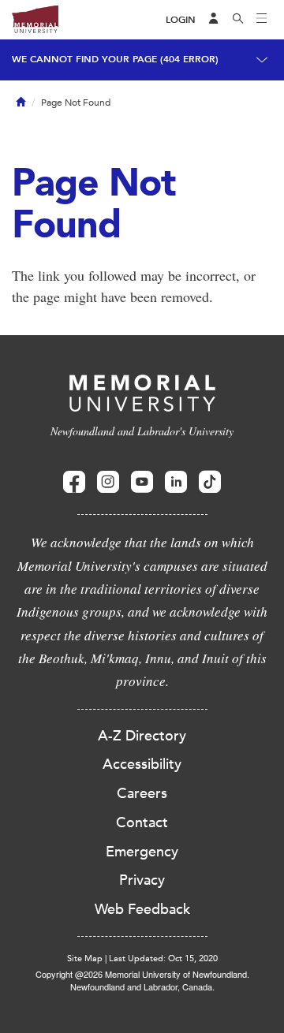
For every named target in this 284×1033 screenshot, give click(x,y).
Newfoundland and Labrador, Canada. (142, 986)
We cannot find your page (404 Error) (115, 59)
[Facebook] (74, 482)
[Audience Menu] (214, 20)
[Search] (238, 20)
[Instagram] (108, 482)
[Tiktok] (210, 482)
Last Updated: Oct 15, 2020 (163, 958)
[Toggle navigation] (262, 20)
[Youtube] (142, 482)
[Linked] (176, 482)
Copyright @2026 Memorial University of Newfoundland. (142, 974)
